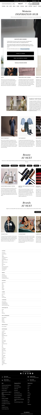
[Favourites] (26, 4)
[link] (28, 4)
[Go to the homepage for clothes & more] (20, 3)
